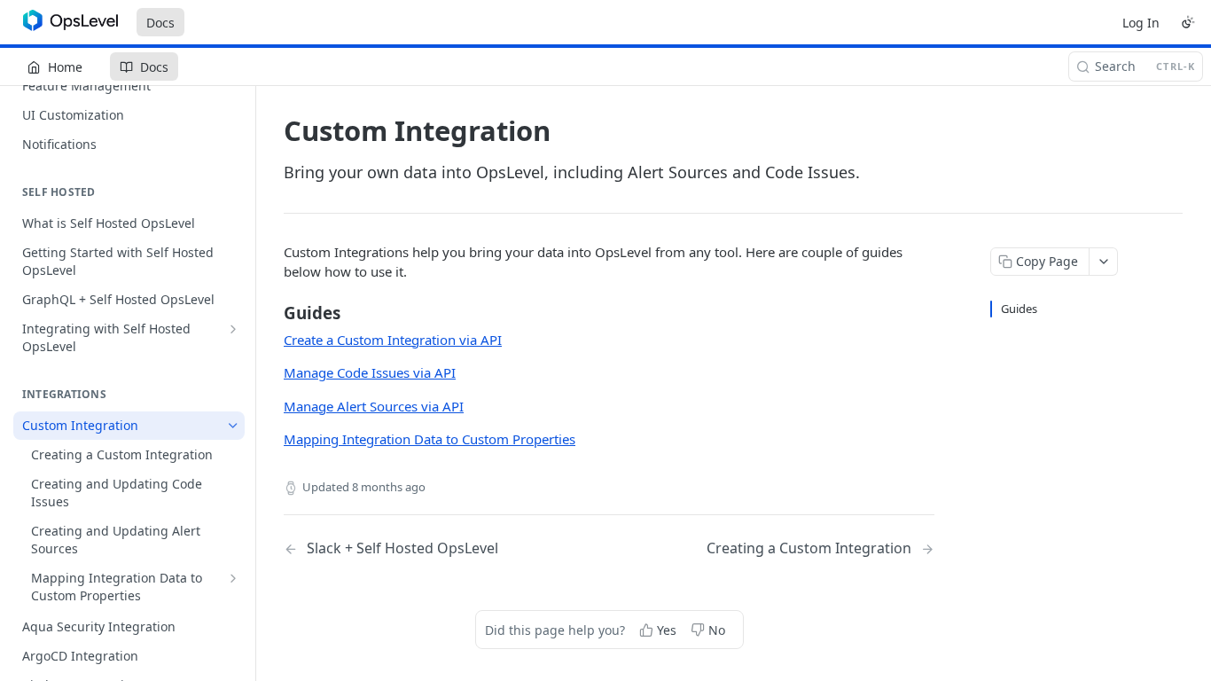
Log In (1141, 22)
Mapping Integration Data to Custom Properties (429, 439)
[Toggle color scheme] (1188, 22)
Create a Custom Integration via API (393, 339)
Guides (1019, 309)
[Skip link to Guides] (271, 312)
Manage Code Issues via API (370, 372)
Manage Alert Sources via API (374, 406)
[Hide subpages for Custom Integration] (233, 426)
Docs (160, 22)
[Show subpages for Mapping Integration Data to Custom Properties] (233, 578)
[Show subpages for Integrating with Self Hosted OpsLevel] (233, 329)
